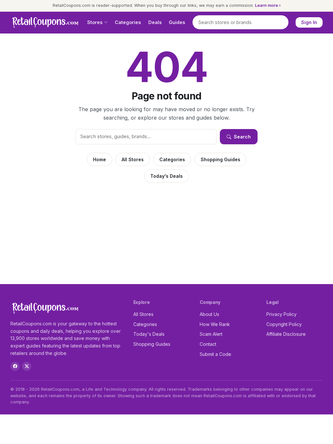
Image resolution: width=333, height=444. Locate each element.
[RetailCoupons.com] (45, 22)
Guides (177, 22)
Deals (155, 22)
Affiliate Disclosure (286, 334)
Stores (94, 22)
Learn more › (268, 5)
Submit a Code (215, 354)
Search (242, 136)
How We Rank (215, 324)
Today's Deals (166, 176)
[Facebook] (15, 366)
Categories (128, 22)
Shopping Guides (220, 159)
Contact (208, 344)
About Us (209, 314)
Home (99, 159)
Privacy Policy (281, 314)
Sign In (309, 22)
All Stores (133, 159)
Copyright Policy (284, 324)
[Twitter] (26, 366)
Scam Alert (211, 334)
